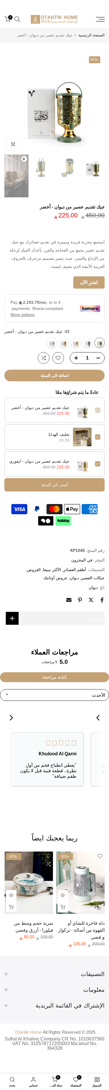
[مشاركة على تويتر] (91, 600)
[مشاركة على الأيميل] (69, 600)
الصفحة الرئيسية (91, 35)
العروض (34, 569)
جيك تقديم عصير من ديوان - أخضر (40, 407)
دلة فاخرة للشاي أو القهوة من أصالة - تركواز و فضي (81, 930)
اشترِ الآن (89, 282)
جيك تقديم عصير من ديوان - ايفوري (39, 461)
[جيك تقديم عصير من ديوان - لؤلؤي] (52, 343)
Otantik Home (28, 1032)
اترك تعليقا (95, 536)
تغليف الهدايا (59, 434)
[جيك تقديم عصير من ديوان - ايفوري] (76, 343)
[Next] (9, 718)
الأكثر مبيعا (52, 569)
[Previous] (100, 718)
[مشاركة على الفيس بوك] (102, 600)
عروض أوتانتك (55, 577)
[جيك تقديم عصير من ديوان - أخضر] (99, 343)
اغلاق (96, 2)
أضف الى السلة (54, 484)
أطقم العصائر (74, 569)
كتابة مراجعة (54, 677)
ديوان (74, 577)
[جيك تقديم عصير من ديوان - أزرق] (88, 343)
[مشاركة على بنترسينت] (80, 600)
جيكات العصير (93, 577)
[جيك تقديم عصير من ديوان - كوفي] (64, 343)
